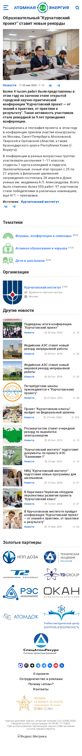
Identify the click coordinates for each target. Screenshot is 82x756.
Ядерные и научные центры (46, 292)
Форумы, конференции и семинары (43, 236)
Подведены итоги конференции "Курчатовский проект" (48, 325)
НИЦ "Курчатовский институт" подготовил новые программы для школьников (50, 474)
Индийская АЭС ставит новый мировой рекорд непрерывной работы (47, 368)
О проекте (41, 674)
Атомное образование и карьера (41, 248)
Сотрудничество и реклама (41, 679)
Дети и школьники (30, 261)
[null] (50, 85)
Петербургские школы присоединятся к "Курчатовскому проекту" (49, 389)
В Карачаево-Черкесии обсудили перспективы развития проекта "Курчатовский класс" (48, 495)
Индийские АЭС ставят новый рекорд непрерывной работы (46, 347)
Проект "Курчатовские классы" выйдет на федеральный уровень (49, 410)
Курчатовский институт (40, 202)
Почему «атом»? (41, 684)
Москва (33, 296)
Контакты (41, 689)
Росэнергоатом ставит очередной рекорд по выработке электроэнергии (49, 432)
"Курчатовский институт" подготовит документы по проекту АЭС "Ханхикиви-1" (51, 453)
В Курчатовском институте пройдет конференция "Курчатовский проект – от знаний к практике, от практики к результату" (51, 517)
